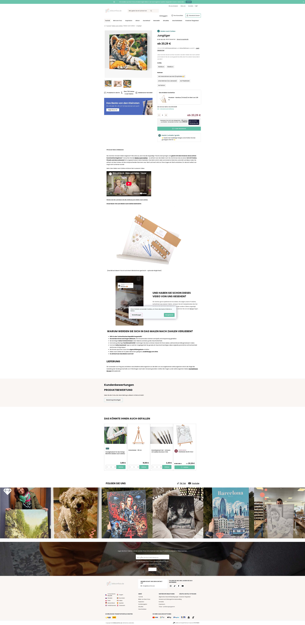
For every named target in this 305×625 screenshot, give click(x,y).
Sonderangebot (142, 604)
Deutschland (111, 603)
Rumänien (122, 598)
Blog (180, 599)
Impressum (162, 604)
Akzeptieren (169, 315)
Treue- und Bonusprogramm (167, 606)
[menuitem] (107, 21)
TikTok (192, 309)
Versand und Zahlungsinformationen (169, 599)
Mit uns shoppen (173, 6)
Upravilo (194, 622)
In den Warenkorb (180, 129)
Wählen (120, 467)
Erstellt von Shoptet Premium (182, 622)
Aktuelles (140, 606)
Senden (152, 569)
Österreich (122, 605)
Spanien (121, 603)
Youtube (195, 483)
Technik (140, 597)
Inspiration (141, 602)
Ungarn (121, 595)
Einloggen (163, 16)
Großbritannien (112, 605)
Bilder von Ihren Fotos (144, 599)
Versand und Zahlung (167, 109)
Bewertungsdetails (182, 39)
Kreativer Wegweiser (185, 597)
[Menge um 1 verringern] (159, 115)
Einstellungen (136, 315)
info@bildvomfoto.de (149, 586)
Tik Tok (183, 483)
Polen (109, 600)
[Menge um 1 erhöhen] (166, 115)
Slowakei (110, 598)
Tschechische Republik (111, 594)
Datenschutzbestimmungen (152, 564)
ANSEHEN (188, 2)
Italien (120, 600)
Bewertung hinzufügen (113, 400)
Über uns (183, 6)
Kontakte (190, 6)
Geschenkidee (142, 609)
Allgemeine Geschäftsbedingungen (169, 597)
